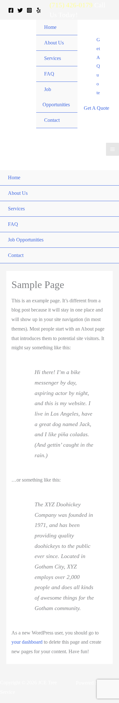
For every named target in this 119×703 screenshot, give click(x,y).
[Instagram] (29, 10)
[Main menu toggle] (112, 149)
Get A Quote (96, 108)
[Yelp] (38, 10)
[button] (98, 66)
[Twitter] (20, 10)
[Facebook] (11, 10)
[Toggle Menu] (108, 201)
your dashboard (27, 642)
